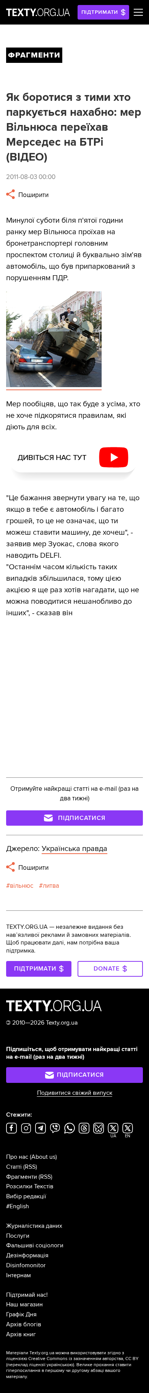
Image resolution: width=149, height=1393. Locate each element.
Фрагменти (21, 1177)
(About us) (43, 1157)
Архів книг (21, 1334)
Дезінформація (27, 1255)
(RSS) (30, 1167)
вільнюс (21, 886)
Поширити (33, 195)
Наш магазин (24, 1304)
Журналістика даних (34, 1226)
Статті (14, 1167)
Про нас (17, 1157)
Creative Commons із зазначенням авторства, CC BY (83, 1359)
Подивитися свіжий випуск (74, 1093)
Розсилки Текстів (29, 1186)
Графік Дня (21, 1314)
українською (60, 1365)
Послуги (17, 1236)
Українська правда (74, 848)
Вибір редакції (26, 1196)
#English (17, 1206)
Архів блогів (23, 1324)
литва (51, 886)
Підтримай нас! (27, 1295)
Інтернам (18, 1275)
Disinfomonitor (25, 1265)
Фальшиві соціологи (34, 1245)
